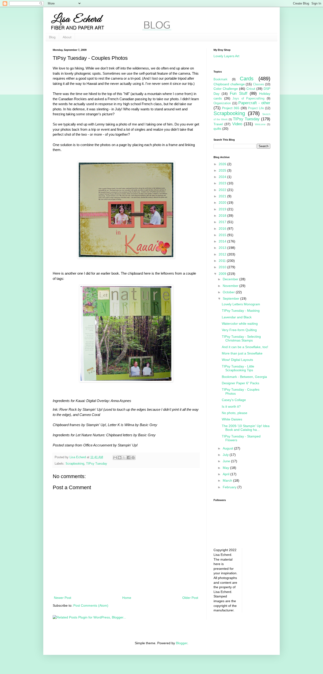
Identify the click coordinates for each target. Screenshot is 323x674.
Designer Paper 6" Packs (240, 383)
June (227, 461)
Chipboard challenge (229, 84)
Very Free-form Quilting (239, 330)
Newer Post (62, 598)
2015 (223, 235)
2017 (223, 222)
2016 (223, 228)
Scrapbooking (74, 463)
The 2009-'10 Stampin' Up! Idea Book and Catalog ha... (246, 428)
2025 (223, 170)
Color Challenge (226, 89)
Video (237, 124)
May (226, 468)
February (230, 487)
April (226, 474)
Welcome (260, 124)
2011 (223, 261)
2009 (223, 274)
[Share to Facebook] (128, 457)
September (231, 298)
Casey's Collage (234, 400)
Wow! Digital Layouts (237, 360)
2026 (223, 164)
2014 (223, 241)
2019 (223, 209)
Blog (52, 37)
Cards (246, 79)
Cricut (250, 89)
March (228, 480)
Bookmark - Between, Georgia (244, 377)
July (226, 455)
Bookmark (220, 79)
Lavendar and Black (237, 317)
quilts (217, 128)
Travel (218, 124)
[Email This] (115, 457)
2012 (223, 254)
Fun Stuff (238, 93)
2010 (223, 267)
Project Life (256, 108)
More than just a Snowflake (242, 353)
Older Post (190, 598)
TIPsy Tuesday (96, 463)
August (228, 448)
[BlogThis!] (119, 457)
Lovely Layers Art (226, 56)
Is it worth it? (231, 406)
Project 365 (230, 108)
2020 (223, 202)
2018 (223, 215)
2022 (223, 190)
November (231, 286)
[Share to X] (124, 457)
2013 (223, 248)
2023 (223, 183)
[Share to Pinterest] (133, 457)
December (231, 279)
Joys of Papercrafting (248, 98)
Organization (222, 103)
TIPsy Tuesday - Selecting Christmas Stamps (241, 338)
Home (126, 598)
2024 (223, 177)
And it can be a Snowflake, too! (245, 347)
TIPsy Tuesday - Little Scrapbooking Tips (238, 368)
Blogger (181, 643)
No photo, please (234, 413)
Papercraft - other (254, 103)
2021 (223, 196)
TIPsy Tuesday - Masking (241, 310)
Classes (258, 84)
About (67, 37)
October (229, 292)
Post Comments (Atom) (90, 605)
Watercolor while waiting (240, 323)
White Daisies (232, 419)
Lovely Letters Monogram (241, 304)
